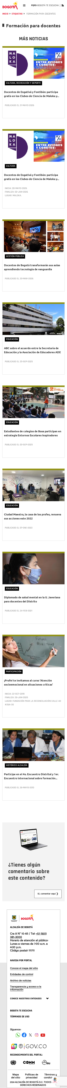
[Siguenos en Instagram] (36, 1035)
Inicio (5, 13)
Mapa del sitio (15, 1076)
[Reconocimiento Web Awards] (46, 1062)
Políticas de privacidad (31, 1076)
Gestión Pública (15, 256)
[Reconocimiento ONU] (13, 1062)
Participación (13, 671)
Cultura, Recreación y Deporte (23, 83)
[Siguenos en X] (30, 1035)
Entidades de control (21, 974)
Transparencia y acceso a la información (25, 988)
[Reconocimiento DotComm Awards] (29, 1062)
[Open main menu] (24, 5)
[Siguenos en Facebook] (18, 1035)
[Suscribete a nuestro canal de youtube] (43, 1035)
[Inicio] (10, 5)
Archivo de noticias (20, 980)
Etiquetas (17, 13)
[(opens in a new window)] (14, 1045)
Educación (12, 339)
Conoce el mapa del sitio (24, 968)
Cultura (10, 166)
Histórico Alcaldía (16, 765)
